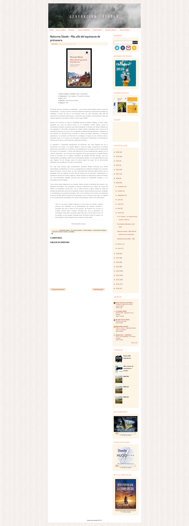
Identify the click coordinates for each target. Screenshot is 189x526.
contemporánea (64, 230)
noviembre (121, 186)
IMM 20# (126, 397)
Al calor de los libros (123, 319)
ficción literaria (77, 230)
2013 (118, 275)
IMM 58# (126, 376)
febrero (120, 244)
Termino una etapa (121, 321)
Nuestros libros (110, 30)
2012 (118, 279)
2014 (118, 271)
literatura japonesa (99, 230)
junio (119, 199)
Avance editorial (83, 30)
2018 (118, 253)
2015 (118, 266)
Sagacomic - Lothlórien (124, 335)
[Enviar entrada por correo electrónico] (51, 233)
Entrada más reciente (58, 289)
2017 (118, 258)
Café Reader (97, 30)
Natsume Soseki (57, 231)
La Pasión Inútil (121, 311)
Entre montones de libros (124, 302)
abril (119, 208)
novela (65, 231)
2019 (118, 182)
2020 (118, 178)
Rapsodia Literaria (122, 326)
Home (51, 30)
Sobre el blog (124, 30)
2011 (117, 284)
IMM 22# (126, 387)
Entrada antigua (98, 289)
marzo (120, 212)
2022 (118, 169)
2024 (118, 161)
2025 (118, 156)
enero (120, 248)
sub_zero (55, 44)
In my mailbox (61, 30)
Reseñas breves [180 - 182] (126, 239)
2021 (118, 174)
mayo (119, 204)
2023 (118, 165)
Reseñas (71, 30)
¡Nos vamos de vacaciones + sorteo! (128, 368)
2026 (118, 152)
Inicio (78, 289)
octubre (120, 191)
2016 (118, 262)
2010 (118, 288)
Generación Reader (92, 520)
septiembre (121, 195)
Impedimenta (87, 230)
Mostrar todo (134, 342)
